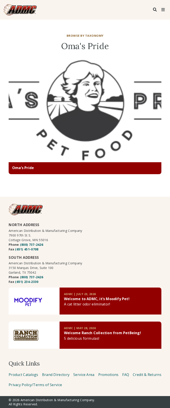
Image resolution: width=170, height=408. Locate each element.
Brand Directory (56, 374)
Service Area (84, 374)
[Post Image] (85, 110)
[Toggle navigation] (162, 10)
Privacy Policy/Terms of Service (35, 384)
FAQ (125, 374)
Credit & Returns (147, 374)
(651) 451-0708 (26, 249)
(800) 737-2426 (31, 244)
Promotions (108, 374)
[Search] (154, 10)
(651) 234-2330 (26, 282)
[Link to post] (34, 301)
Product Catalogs (23, 374)
